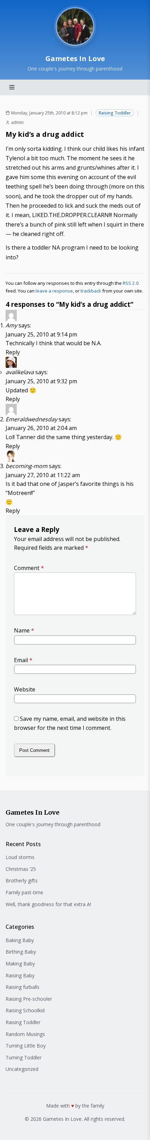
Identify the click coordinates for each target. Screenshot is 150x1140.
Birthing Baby (21, 951)
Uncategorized (22, 1069)
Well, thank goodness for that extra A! (48, 904)
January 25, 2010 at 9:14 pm (41, 334)
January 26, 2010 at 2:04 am (41, 428)
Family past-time (24, 892)
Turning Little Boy (26, 1045)
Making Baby (20, 963)
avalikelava (20, 372)
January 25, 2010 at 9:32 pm (41, 381)
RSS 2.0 (131, 283)
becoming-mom (26, 466)
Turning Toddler (24, 1057)
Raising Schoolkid (25, 1010)
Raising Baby (20, 975)
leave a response (54, 291)
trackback (91, 291)
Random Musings (25, 1034)
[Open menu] (12, 87)
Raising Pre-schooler (29, 998)
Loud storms (20, 857)
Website (24, 689)
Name (24, 630)
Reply (13, 352)
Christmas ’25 (21, 869)
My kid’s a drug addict (45, 134)
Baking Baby (20, 940)
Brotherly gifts (22, 880)
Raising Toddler (115, 113)
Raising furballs (22, 987)
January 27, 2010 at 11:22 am (43, 475)
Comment (29, 568)
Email (23, 660)
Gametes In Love (75, 58)
